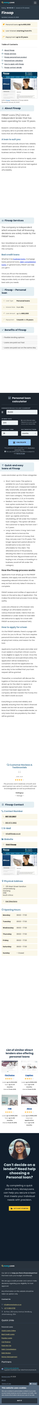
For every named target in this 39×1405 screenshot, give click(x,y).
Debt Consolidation (9, 1349)
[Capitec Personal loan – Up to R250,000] (29, 1067)
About (4, 1380)
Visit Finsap (11, 844)
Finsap (8, 100)
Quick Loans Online (9, 1331)
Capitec (29, 1075)
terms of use (20, 453)
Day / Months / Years (28, 429)
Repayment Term (8, 429)
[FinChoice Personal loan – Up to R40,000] (10, 1067)
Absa (29, 1109)
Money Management (9, 1357)
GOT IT (19, 1401)
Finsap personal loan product (15, 57)
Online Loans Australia (11, 1368)
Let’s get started (21, 1208)
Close (33, 1384)
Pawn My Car (6, 1346)
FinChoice (10, 1075)
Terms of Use (6, 1384)
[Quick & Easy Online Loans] (8, 3)
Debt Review (6, 1353)
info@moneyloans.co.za (12, 1305)
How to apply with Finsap (14, 64)
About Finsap (9, 50)
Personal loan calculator (13, 61)
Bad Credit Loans (8, 1334)
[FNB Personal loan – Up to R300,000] (10, 1100)
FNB (10, 1109)
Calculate (21, 442)
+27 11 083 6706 (9, 1308)
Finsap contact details (13, 67)
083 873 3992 (11, 823)
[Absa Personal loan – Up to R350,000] (29, 1100)
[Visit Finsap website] (19, 861)
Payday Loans (7, 1338)
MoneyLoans (6, 1377)
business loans (19, 259)
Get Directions (11, 901)
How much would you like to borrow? (16, 408)
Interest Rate (7, 419)
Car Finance (6, 1342)
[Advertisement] (19, 194)
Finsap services (10, 54)
